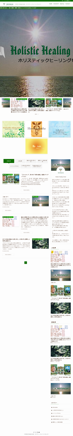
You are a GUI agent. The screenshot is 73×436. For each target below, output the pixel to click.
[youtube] (68, 1)
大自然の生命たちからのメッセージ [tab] (36, 166)
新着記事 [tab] (9, 161)
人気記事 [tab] (20, 161)
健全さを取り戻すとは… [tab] (31, 161)
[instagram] (66, 1)
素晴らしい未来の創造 (58, 422)
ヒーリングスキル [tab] (14, 166)
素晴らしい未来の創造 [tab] (42, 161)
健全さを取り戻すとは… (58, 416)
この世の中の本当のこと (58, 410)
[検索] (70, 1)
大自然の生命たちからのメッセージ (61, 419)
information (55, 407)
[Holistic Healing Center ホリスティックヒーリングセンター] (8, 4)
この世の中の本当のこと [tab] (25, 166)
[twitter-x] (64, 1)
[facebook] (62, 1)
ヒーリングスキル (57, 413)
